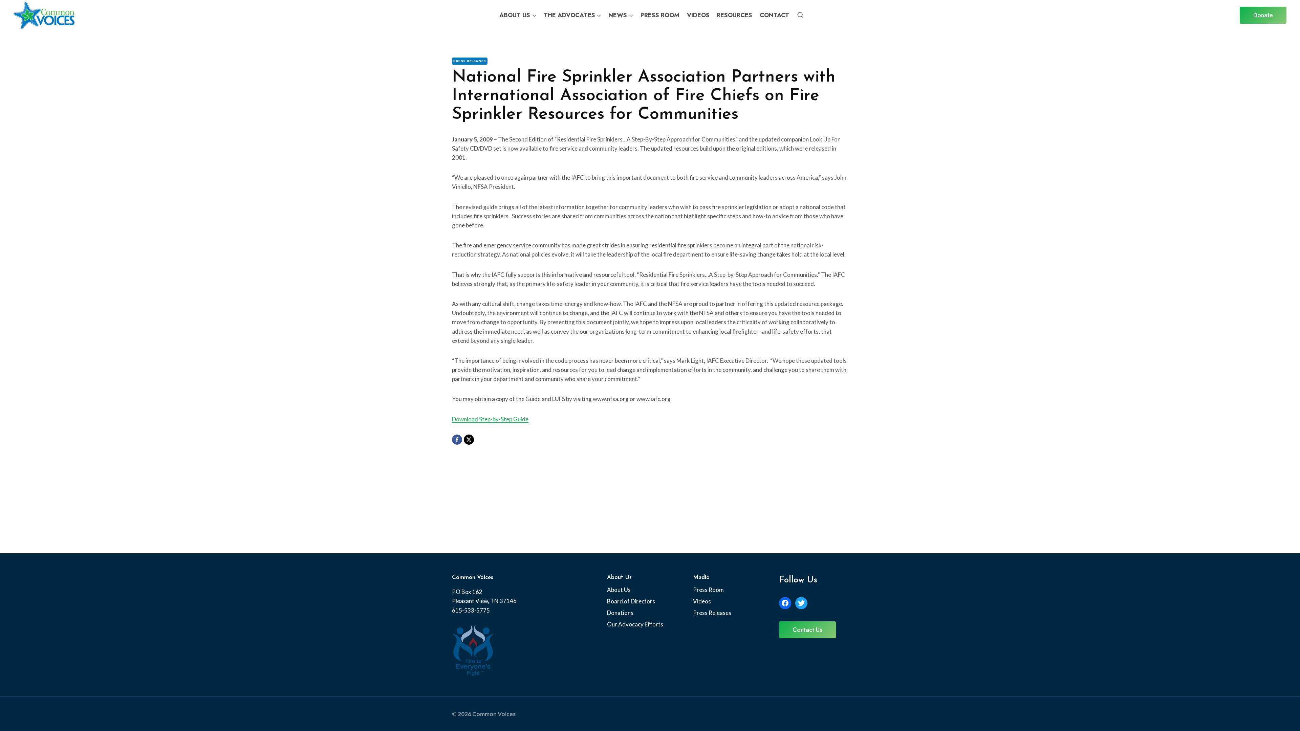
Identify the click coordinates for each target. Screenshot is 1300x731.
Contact (774, 15)
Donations (620, 612)
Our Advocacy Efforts (635, 624)
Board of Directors (631, 601)
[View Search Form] (800, 15)
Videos (698, 15)
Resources (734, 15)
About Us (619, 589)
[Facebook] (457, 440)
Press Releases (469, 61)
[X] (469, 440)
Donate (1263, 15)
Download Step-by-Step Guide (490, 419)
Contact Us (807, 629)
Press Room (660, 15)
